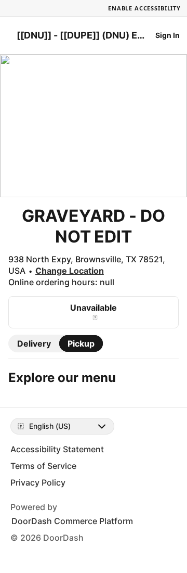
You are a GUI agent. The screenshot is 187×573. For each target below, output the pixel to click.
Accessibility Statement (57, 449)
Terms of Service (43, 466)
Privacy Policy (37, 482)
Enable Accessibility (144, 8)
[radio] (34, 343)
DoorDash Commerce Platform (72, 521)
